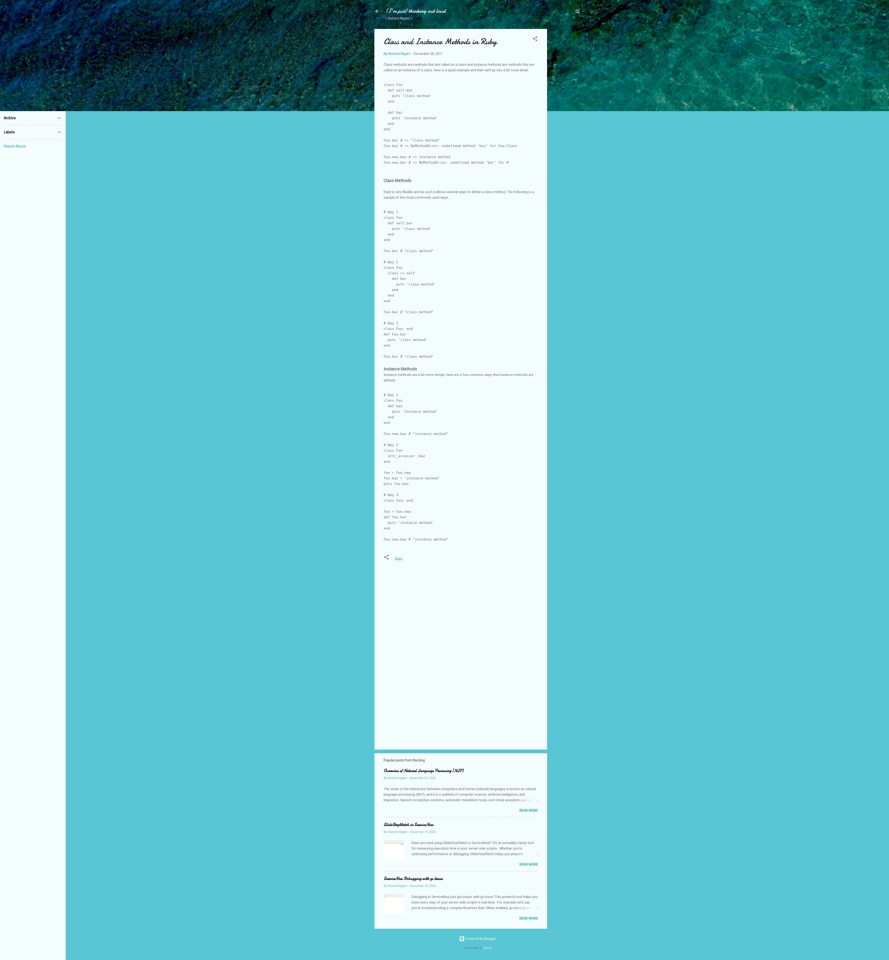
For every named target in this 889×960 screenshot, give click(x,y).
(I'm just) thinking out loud (415, 11)
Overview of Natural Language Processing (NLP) (423, 771)
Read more (529, 810)
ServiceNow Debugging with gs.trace (413, 879)
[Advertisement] (565, 98)
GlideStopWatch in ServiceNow (408, 825)
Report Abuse (15, 146)
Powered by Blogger (480, 939)
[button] (535, 39)
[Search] (577, 13)
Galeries (487, 947)
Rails (398, 559)
